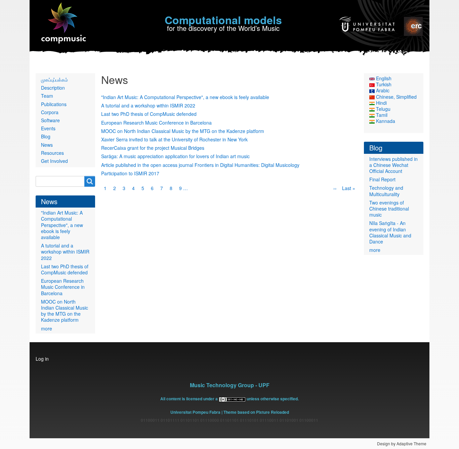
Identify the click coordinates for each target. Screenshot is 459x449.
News (47, 144)
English (383, 78)
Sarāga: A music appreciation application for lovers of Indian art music (175, 156)
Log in (42, 358)
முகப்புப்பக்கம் (54, 79)
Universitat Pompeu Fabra (195, 412)
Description (53, 87)
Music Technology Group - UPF (229, 385)
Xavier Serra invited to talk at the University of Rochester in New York (174, 139)
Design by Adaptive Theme (401, 443)
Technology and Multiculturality (386, 190)
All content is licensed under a (189, 399)
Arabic (382, 90)
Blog (45, 136)
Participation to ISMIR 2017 (130, 173)
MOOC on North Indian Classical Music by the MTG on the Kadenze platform (182, 131)
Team (47, 95)
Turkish (383, 84)
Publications (54, 104)
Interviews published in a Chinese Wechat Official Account (393, 164)
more (46, 328)
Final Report (382, 179)
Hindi (381, 102)
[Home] (64, 23)
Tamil (381, 114)
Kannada (385, 121)
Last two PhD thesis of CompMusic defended (149, 113)
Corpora (49, 112)
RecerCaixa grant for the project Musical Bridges (152, 147)
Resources (52, 152)
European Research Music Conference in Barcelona (156, 122)
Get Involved (54, 161)
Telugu (382, 108)
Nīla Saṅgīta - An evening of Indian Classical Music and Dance (390, 232)
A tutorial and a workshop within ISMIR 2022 (148, 105)
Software (50, 120)
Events (48, 128)
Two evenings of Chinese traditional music (389, 208)
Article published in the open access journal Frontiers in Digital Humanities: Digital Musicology (200, 165)
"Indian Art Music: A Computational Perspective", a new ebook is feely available (185, 97)
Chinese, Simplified (396, 96)
